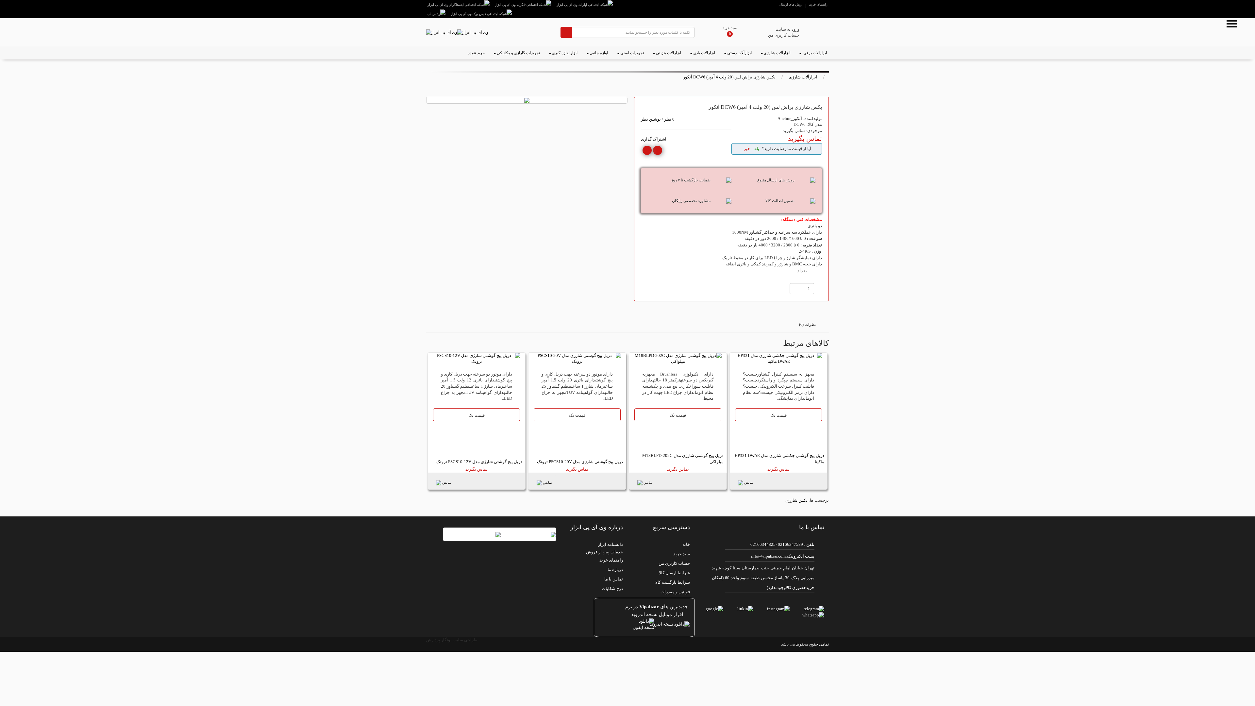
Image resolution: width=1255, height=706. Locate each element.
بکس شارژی (796, 500)
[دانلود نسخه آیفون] (612, 624)
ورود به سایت (787, 29)
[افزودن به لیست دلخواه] (657, 150)
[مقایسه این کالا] (647, 150)
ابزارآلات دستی (739, 53)
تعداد (802, 270)
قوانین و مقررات (675, 591)
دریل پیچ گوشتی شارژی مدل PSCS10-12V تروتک (479, 461)
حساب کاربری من (783, 35)
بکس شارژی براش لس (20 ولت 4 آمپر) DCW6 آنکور (729, 77)
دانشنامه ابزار (610, 544)
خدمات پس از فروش (604, 551)
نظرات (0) (807, 324)
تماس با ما (613, 579)
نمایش (748, 482)
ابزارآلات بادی (704, 53)
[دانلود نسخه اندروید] (660, 624)
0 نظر (669, 119)
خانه (686, 544)
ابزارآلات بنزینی (668, 53)
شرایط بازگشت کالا (672, 582)
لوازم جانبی (599, 53)
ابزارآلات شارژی (777, 53)
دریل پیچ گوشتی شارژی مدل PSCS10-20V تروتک (580, 461)
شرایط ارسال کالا (674, 572)
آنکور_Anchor (790, 118)
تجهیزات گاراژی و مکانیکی (518, 53)
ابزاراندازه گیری (564, 53)
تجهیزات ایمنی (632, 53)
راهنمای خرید (818, 4)
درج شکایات (612, 588)
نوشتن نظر (651, 119)
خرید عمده (476, 53)
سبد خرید (730, 28)
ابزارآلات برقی (814, 53)
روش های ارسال (790, 4)
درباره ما (615, 569)
